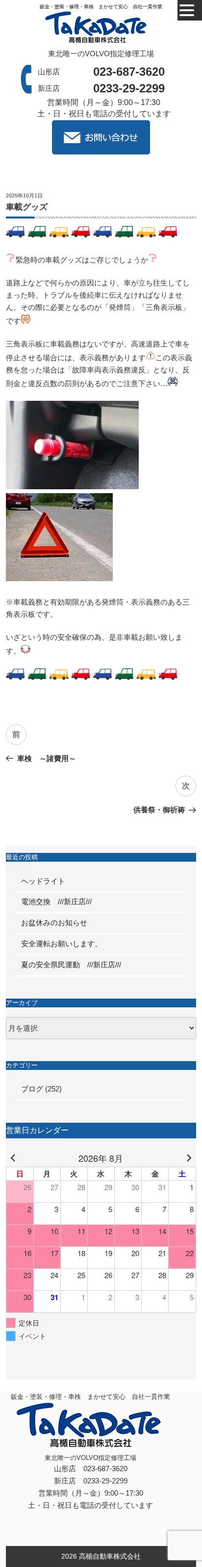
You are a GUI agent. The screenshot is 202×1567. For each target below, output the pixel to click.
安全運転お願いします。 (61, 943)
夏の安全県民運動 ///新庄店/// (71, 964)
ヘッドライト (43, 881)
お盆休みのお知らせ (58, 922)
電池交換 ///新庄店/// (56, 901)
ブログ (32, 1089)
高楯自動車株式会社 (110, 1556)
